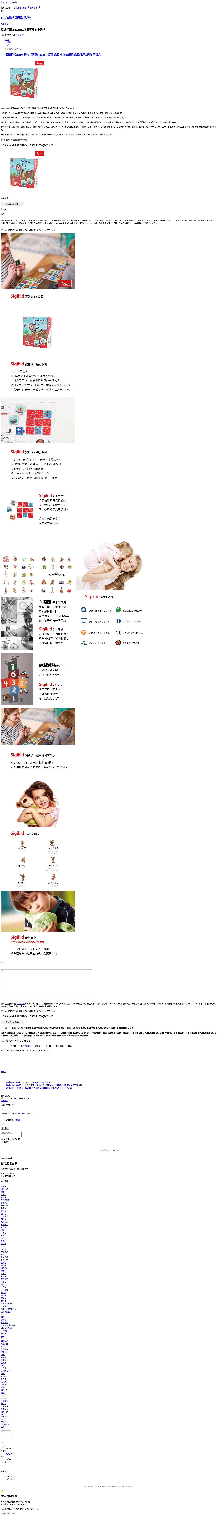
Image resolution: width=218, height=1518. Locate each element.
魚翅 (3, 1255)
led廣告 (4, 1376)
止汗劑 (3, 1214)
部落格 (8, 42)
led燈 (3, 1374)
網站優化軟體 (6, 1328)
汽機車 (17, 1120)
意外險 (3, 1301)
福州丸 (3, 1249)
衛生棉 (3, 1404)
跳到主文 (4, 24)
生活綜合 (19, 35)
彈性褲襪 (4, 1390)
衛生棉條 (4, 1406)
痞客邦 (17, 1113)
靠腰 (3, 1314)
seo (2, 1414)
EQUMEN (5, 1424)
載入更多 (5, 1128)
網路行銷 (4, 1412)
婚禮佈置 (4, 1344)
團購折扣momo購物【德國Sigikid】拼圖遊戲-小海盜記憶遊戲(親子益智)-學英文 (53, 54)
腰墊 (3, 1317)
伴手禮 (3, 1233)
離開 (13, 1513)
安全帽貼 (4, 1206)
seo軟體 (4, 1331)
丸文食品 (23, 221)
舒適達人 (4, 1409)
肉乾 (3, 1238)
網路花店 (4, 1341)
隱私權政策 (121, 1486)
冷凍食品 (4, 1252)
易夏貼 (3, 1208)
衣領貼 (3, 1187)
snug (2, 962)
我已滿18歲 (5, 1513)
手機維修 (4, 1401)
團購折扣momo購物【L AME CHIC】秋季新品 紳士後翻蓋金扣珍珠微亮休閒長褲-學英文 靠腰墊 (43, 1085)
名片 (7, 45)
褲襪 (3, 1387)
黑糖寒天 (4, 1323)
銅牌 (3, 1366)
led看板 (4, 1382)
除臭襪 (3, 122)
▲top (3, 1124)
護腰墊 (3, 1320)
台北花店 (4, 1349)
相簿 (7, 40)
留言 (22, 1113)
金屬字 (3, 1368)
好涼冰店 (4, 1203)
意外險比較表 (6, 1304)
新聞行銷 (4, 1417)
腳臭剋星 (21, 1004)
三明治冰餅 (5, 1200)
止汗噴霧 (4, 1216)
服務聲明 (131, 1486)
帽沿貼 (3, 1265)
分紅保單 (4, 1306)
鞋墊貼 (3, 1219)
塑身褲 (3, 1422)
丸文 (13, 221)
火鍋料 (3, 1246)
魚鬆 (3, 214)
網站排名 (4, 1334)
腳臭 (28, 1046)
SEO (2, 1336)
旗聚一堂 (4, 1225)
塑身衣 (3, 1419)
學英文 (3, 1072)
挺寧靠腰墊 (5, 1312)
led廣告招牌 (5, 1371)
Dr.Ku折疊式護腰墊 (8, 1309)
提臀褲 (3, 1427)
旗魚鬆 (100, 221)
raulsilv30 (4, 1101)
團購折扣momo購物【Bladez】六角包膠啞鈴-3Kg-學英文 (27, 1082)
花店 (3, 1338)
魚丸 (3, 1241)
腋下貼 (3, 1211)
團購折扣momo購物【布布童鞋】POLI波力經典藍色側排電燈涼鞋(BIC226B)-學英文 (38, 1088)
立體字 (3, 1363)
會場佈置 (4, 1346)
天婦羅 (3, 1244)
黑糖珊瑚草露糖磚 (8, 1325)
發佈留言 (5, 1142)
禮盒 (153, 223)
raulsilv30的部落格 (16, 18)
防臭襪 (3, 1197)
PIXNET (92, 1486)
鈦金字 (3, 1379)
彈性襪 (3, 1385)
